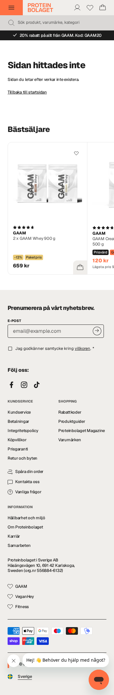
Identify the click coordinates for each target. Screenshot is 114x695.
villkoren (82, 348)
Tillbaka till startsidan (27, 92)
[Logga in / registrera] (77, 7)
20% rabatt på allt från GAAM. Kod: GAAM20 (61, 35)
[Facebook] (11, 385)
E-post (14, 320)
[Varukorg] (102, 7)
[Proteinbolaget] (40, 7)
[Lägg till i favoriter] (76, 153)
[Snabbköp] (80, 267)
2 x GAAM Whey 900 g (34, 238)
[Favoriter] (90, 7)
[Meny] (11, 7)
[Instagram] (24, 385)
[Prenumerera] (97, 331)
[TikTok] (37, 385)
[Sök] (11, 23)
